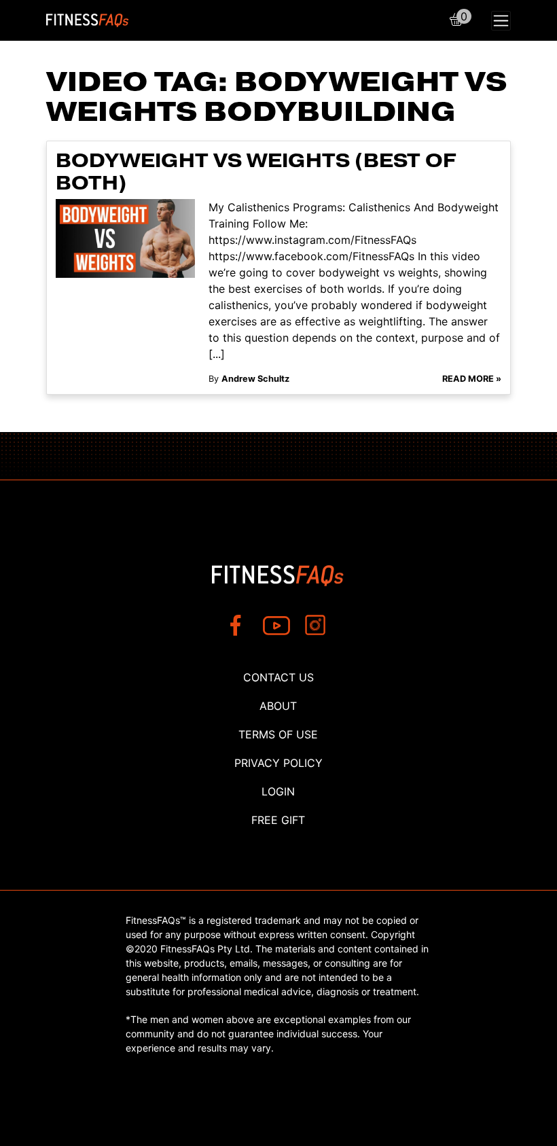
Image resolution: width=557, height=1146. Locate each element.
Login (278, 791)
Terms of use (278, 734)
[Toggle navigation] (501, 21)
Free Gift (278, 820)
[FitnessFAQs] (87, 20)
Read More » (471, 379)
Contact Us (278, 677)
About (278, 706)
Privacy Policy (278, 763)
